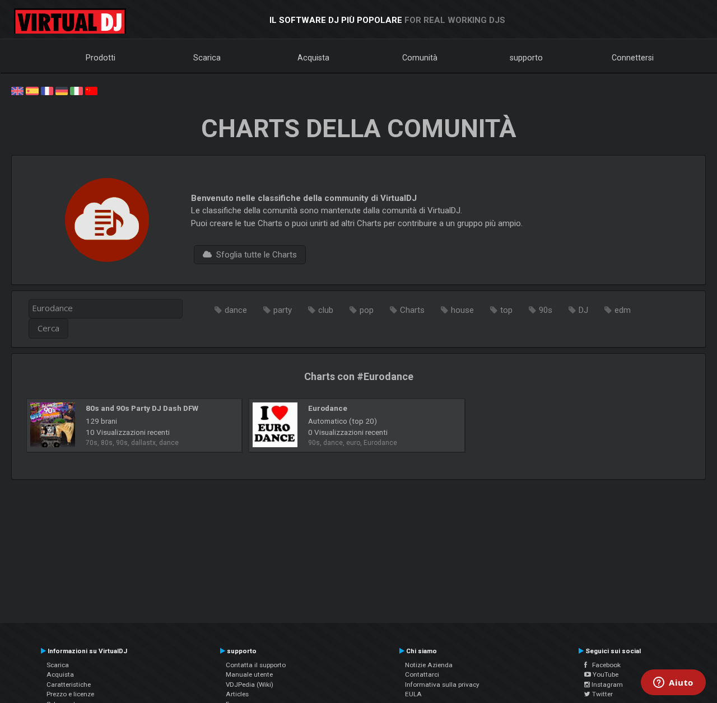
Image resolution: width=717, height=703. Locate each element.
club (325, 310)
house (462, 310)
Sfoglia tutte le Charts (254, 255)
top (506, 310)
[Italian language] (76, 90)
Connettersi (633, 57)
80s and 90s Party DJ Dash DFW (142, 408)
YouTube (604, 674)
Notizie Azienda (429, 665)
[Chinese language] (91, 90)
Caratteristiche (68, 684)
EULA (413, 694)
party (282, 310)
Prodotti (100, 57)
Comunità (419, 57)
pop (367, 310)
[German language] (61, 90)
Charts (412, 310)
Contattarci (422, 674)
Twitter (601, 694)
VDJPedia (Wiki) (249, 684)
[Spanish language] (32, 90)
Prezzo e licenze (70, 694)
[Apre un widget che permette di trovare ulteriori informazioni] (673, 683)
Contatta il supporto (256, 665)
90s (545, 310)
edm (622, 310)
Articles (237, 694)
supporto (526, 57)
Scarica (207, 57)
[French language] (47, 90)
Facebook (604, 665)
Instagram (606, 684)
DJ (583, 310)
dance (236, 310)
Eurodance (327, 408)
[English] (17, 90)
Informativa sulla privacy (442, 684)
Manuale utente (249, 674)
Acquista (313, 57)
